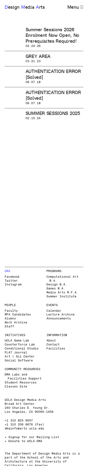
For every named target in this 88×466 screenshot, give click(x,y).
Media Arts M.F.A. (62, 292)
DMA (7, 271)
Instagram (13, 284)
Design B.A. (56, 284)
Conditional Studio (21, 348)
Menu (73, 7)
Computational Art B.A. (62, 278)
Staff (9, 326)
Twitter (11, 280)
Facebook (12, 276)
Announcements (58, 318)
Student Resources (21, 382)
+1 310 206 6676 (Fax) (24, 424)
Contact (53, 344)
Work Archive (16, 322)
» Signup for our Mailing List (32, 437)
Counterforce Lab (20, 344)
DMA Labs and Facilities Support (23, 376)
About (51, 340)
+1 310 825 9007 (19, 420)
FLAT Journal (16, 352)
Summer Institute (61, 296)
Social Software (19, 360)
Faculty (11, 310)
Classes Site (16, 386)
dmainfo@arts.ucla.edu (24, 428)
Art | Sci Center (20, 356)
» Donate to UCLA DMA (23, 441)
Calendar (53, 310)
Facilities (55, 348)
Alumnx (10, 318)
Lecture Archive (60, 314)
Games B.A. (55, 288)
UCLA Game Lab (17, 340)
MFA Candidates (18, 314)
